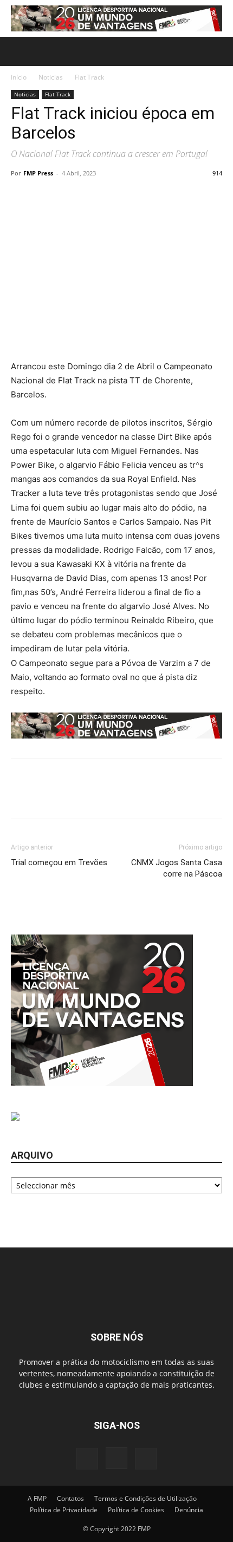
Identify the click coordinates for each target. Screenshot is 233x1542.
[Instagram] (116, 1458)
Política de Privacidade (64, 1509)
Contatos (70, 1498)
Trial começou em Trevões (59, 862)
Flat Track (89, 77)
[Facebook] (87, 1458)
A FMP (37, 1498)
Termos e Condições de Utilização (145, 1498)
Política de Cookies (136, 1509)
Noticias (50, 77)
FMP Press (38, 173)
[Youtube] (146, 1458)
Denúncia (188, 1509)
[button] (18, 51)
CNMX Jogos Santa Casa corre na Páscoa (176, 868)
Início (19, 77)
